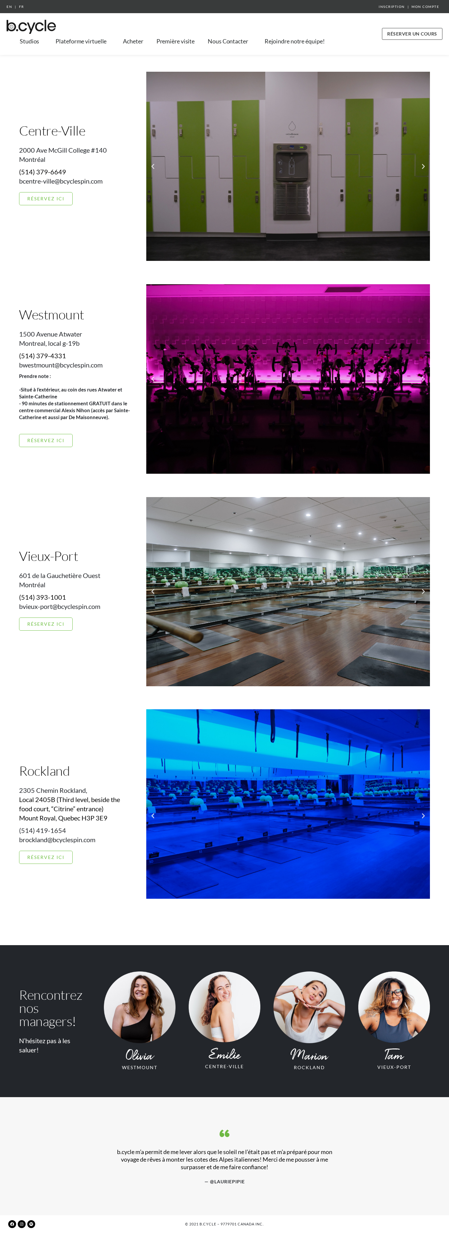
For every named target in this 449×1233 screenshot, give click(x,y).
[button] (153, 166)
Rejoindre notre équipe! (295, 41)
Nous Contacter (228, 41)
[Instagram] (22, 1224)
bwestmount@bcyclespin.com (61, 365)
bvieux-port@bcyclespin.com (59, 606)
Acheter (133, 41)
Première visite (175, 41)
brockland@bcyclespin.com (57, 839)
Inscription (392, 7)
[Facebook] (12, 1224)
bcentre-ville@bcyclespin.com (61, 181)
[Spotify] (31, 1224)
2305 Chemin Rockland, (53, 790)
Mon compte (425, 7)
